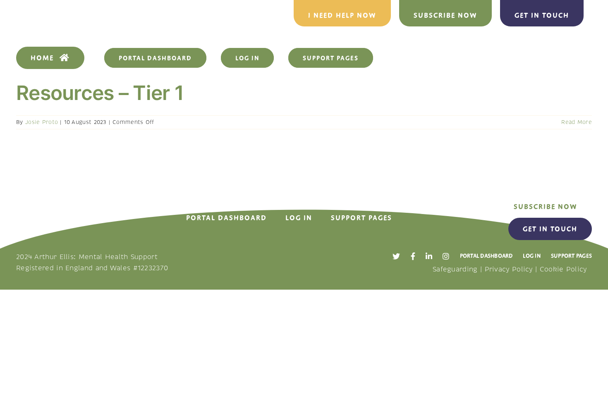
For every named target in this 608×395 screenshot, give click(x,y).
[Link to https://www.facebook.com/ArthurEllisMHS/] (413, 256)
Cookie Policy (563, 269)
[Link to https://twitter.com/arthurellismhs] (396, 256)
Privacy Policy (509, 269)
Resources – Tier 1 (100, 93)
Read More (576, 122)
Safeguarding (455, 269)
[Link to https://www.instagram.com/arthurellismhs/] (446, 256)
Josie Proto (41, 122)
